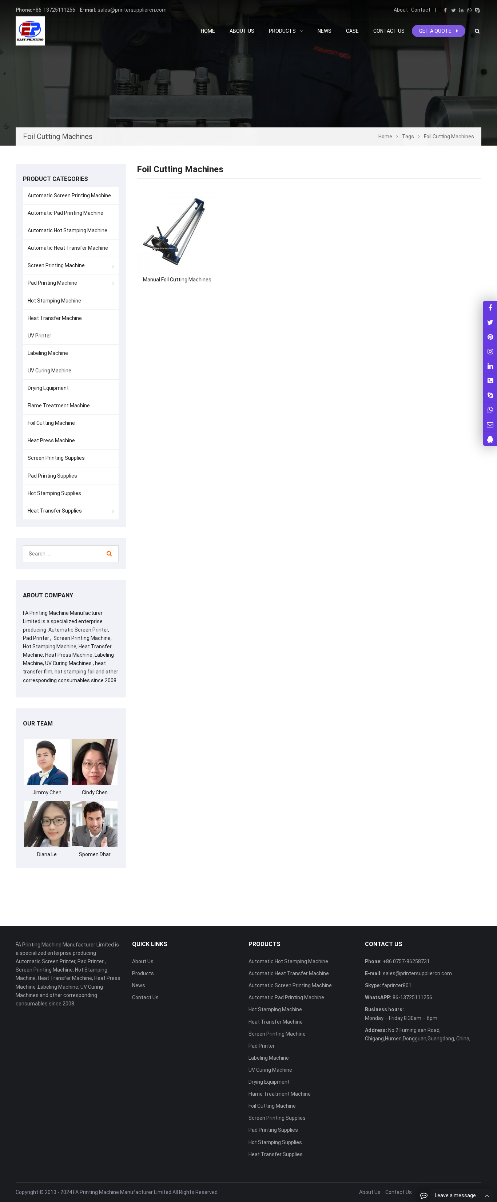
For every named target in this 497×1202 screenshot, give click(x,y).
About (401, 10)
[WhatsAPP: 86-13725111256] (490, 410)
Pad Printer (262, 1046)
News (138, 985)
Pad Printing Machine (52, 283)
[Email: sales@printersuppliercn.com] (490, 424)
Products (143, 973)
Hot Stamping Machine (54, 301)
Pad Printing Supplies (52, 476)
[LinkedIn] (461, 10)
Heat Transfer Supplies (55, 511)
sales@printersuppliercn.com (132, 10)
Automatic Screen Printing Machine (69, 195)
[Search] (109, 553)
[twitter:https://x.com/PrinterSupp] (490, 322)
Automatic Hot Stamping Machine (67, 230)
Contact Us (145, 997)
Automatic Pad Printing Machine (65, 213)
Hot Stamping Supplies (54, 493)
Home (208, 31)
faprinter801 (396, 985)
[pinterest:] (490, 351)
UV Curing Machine (49, 370)
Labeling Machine (48, 353)
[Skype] (477, 10)
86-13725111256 (411, 997)
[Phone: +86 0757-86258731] (490, 380)
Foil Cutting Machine (51, 423)
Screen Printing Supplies (56, 458)
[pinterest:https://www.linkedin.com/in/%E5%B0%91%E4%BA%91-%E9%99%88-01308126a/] (490, 366)
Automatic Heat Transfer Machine (68, 248)
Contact (420, 10)
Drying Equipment (48, 388)
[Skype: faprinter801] (490, 395)
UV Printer (39, 336)
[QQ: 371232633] (490, 439)
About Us (143, 961)
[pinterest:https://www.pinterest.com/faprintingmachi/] (490, 337)
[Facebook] (445, 10)
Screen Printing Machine (56, 265)
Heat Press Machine (51, 440)
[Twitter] (453, 10)
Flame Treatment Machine (59, 405)
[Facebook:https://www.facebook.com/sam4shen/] (490, 308)
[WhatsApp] (469, 10)
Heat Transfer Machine (55, 318)
